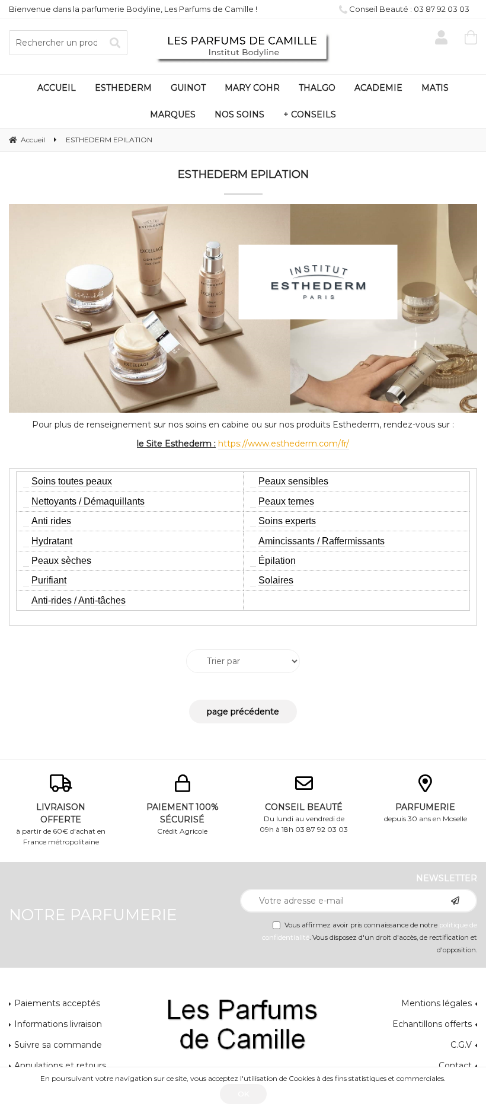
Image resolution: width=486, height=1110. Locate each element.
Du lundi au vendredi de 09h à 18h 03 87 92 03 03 (304, 818)
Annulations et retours (60, 1065)
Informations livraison (58, 1024)
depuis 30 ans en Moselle (425, 812)
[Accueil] (243, 47)
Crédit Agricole (182, 818)
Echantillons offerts (432, 1024)
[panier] (471, 37)
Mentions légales (436, 1003)
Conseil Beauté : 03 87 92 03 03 (408, 9)
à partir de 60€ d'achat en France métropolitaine (60, 824)
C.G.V (461, 1044)
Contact (455, 1065)
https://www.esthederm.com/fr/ (283, 443)
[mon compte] (441, 37)
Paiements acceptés (57, 1003)
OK (243, 1093)
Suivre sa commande (58, 1044)
